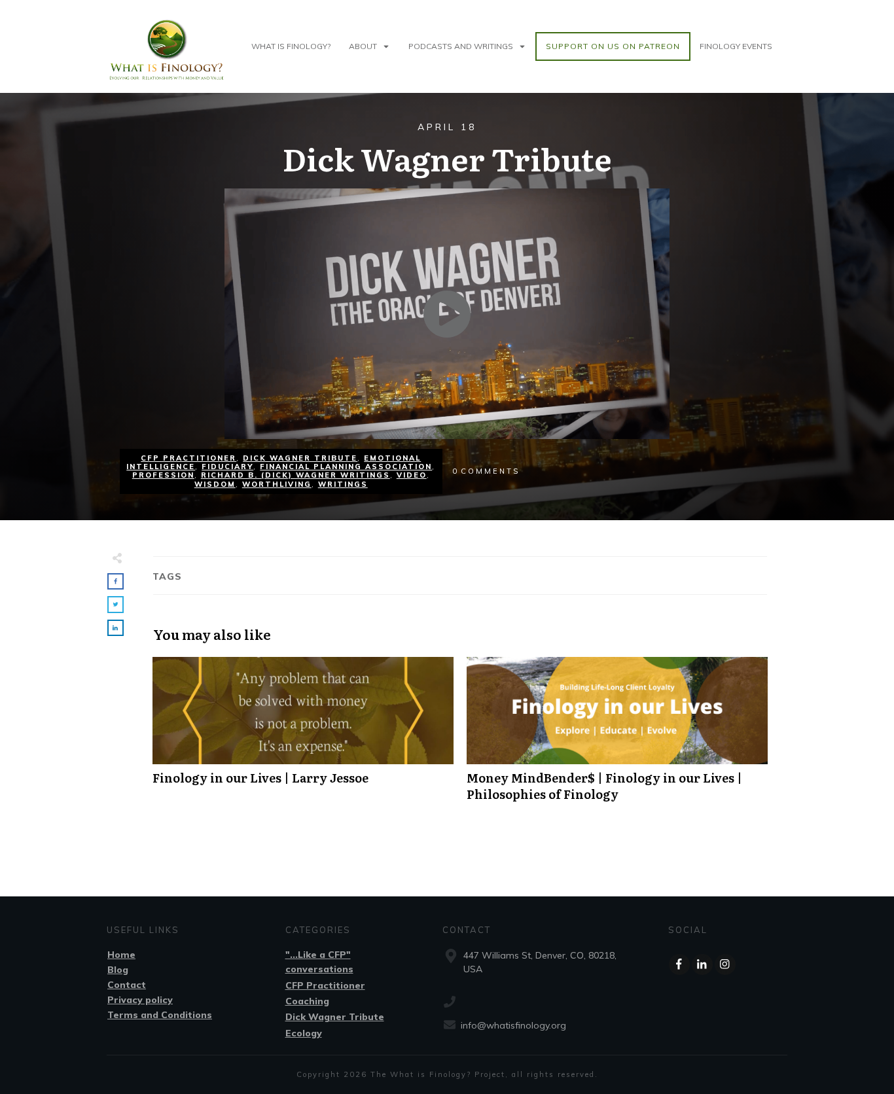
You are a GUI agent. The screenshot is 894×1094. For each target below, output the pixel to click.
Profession (163, 475)
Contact (126, 985)
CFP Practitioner (188, 458)
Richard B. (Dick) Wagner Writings (295, 475)
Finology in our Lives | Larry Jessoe (303, 736)
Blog (117, 970)
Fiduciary (227, 466)
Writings (343, 484)
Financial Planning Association (346, 466)
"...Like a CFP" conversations (319, 962)
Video (412, 475)
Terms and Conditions (159, 1015)
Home (121, 955)
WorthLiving (277, 484)
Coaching (307, 1001)
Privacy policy (140, 1000)
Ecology (303, 1033)
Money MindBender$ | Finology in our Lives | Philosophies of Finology (617, 736)
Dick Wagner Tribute (300, 458)
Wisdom (215, 484)
